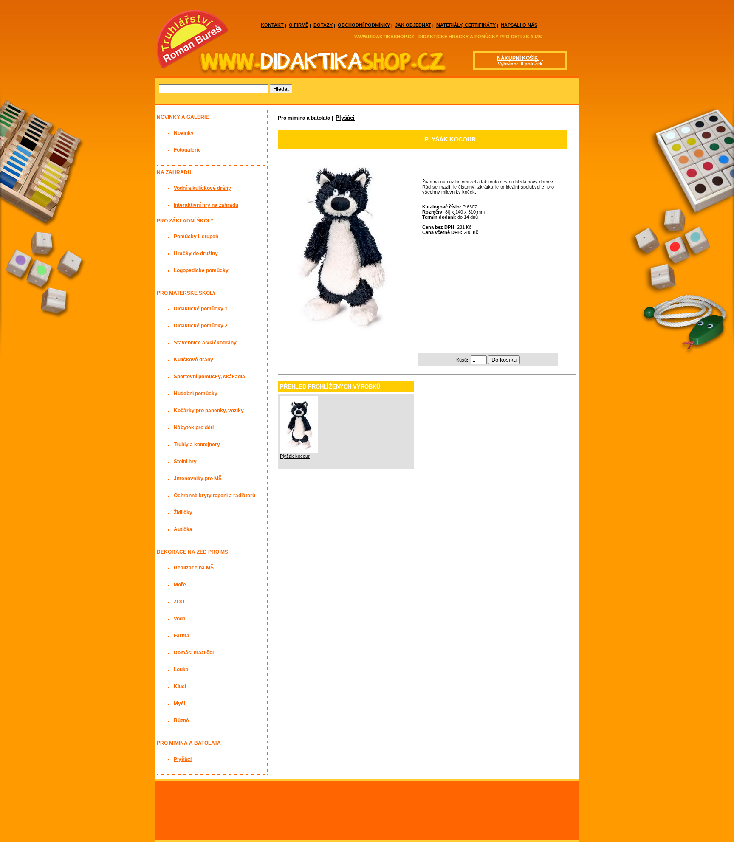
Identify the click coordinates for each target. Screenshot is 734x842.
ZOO (179, 602)
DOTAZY (323, 25)
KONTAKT (272, 25)
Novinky (184, 133)
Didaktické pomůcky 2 (201, 326)
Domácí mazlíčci (194, 653)
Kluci (180, 687)
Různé (181, 721)
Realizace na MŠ (194, 568)
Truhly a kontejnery (197, 445)
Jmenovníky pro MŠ (198, 479)
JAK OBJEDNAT (413, 25)
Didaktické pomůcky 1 (201, 309)
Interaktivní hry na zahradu (206, 205)
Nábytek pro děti (194, 428)
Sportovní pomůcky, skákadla (209, 377)
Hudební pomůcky (195, 394)
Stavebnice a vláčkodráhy (205, 343)
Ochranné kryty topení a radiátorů (214, 495)
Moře (180, 585)
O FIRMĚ (298, 25)
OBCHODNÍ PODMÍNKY (364, 25)
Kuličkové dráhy (193, 360)
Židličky (183, 512)
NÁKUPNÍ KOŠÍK (518, 58)
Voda (180, 619)
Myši (179, 704)
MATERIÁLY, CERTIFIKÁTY (466, 25)
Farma (181, 636)
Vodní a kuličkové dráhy (202, 188)
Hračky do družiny (196, 253)
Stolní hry (185, 462)
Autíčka (183, 529)
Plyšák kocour (295, 456)
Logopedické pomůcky (201, 270)
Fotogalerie (187, 150)
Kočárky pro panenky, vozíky (209, 411)
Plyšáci (345, 118)
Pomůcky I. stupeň (196, 236)
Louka (181, 670)
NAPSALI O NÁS (519, 25)
